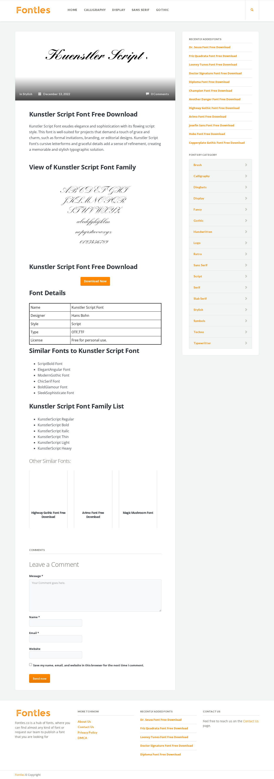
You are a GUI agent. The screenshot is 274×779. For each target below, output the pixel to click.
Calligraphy (95, 10)
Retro (198, 254)
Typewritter (202, 343)
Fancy (198, 209)
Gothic (162, 10)
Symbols (199, 321)
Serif (197, 287)
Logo (197, 243)
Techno (199, 332)
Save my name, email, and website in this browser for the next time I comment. (88, 665)
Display (118, 10)
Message (36, 576)
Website (34, 649)
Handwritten (203, 231)
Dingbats (200, 187)
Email (34, 633)
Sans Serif (141, 10)
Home (72, 10)
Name (34, 617)
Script (198, 276)
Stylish (198, 309)
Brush (198, 165)
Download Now (95, 281)
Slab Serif (200, 298)
